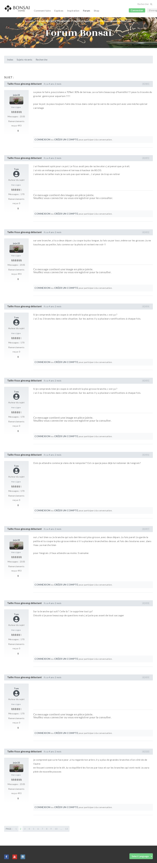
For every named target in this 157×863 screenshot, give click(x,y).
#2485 (146, 84)
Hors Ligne (16, 107)
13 (66, 828)
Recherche (42, 59)
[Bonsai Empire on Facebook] (6, 856)
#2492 (146, 232)
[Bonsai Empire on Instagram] (23, 856)
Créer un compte (66, 139)
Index (10, 59)
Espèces (58, 10)
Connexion (137, 10)
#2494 (146, 306)
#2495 (146, 380)
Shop (96, 10)
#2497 (146, 529)
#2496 (146, 455)
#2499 (146, 677)
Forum (86, 10)
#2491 (146, 158)
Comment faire (42, 10)
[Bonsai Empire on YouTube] (14, 856)
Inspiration (73, 10)
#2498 (146, 603)
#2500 (146, 751)
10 (56, 828)
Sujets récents (24, 59)
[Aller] (151, 4)
